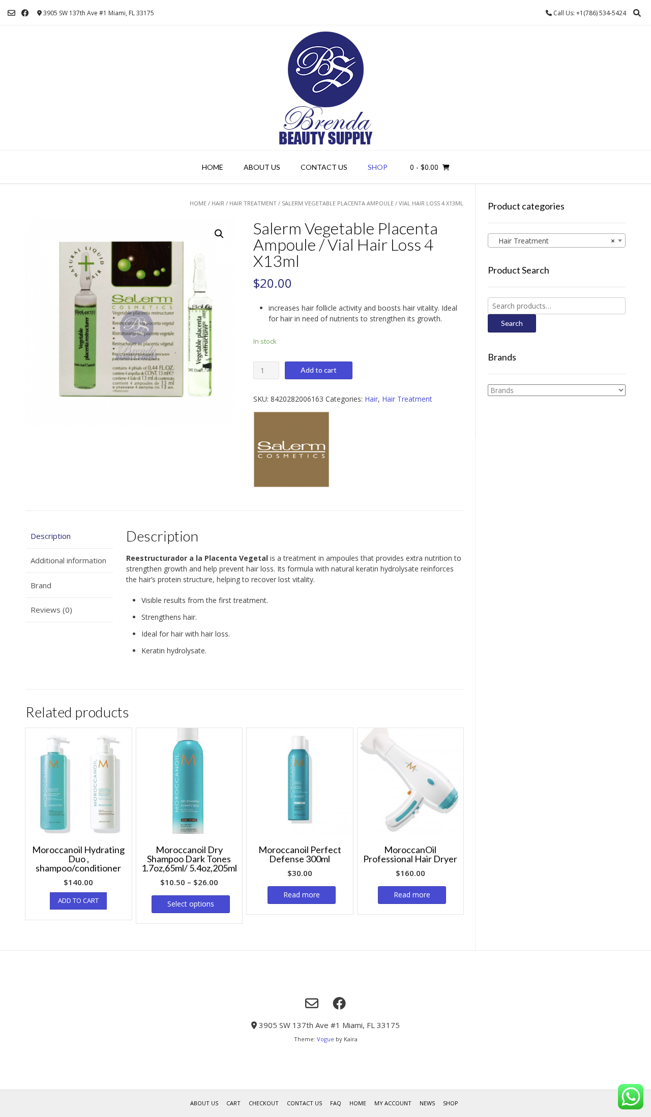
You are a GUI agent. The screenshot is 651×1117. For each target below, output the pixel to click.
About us (262, 167)
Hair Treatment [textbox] (553, 241)
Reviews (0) (51, 610)
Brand (41, 585)
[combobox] (557, 240)
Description (51, 536)
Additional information (68, 560)
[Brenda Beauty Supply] (326, 88)
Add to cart (319, 370)
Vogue (325, 1039)
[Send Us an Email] (11, 13)
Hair (218, 203)
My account (392, 1103)
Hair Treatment (253, 203)
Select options (190, 904)
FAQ (335, 1103)
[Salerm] (291, 450)
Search (512, 323)
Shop (378, 167)
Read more (301, 894)
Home (212, 167)
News (427, 1103)
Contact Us (324, 167)
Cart (233, 1103)
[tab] (69, 536)
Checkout (264, 1103)
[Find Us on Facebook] (25, 13)
